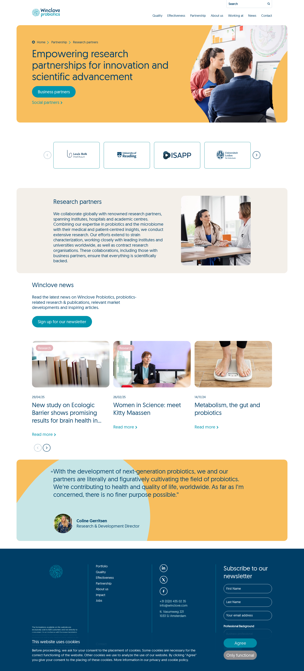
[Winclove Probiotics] (46, 12)
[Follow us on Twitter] (163, 580)
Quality (157, 15)
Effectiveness (176, 15)
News (252, 15)
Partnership (198, 15)
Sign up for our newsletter (62, 321)
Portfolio (102, 566)
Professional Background (239, 626)
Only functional (240, 655)
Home (41, 42)
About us (217, 15)
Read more (42, 434)
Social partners (45, 102)
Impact (100, 595)
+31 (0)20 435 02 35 (173, 601)
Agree (240, 643)
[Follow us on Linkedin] (163, 568)
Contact (266, 15)
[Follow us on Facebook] (163, 591)
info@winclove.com (173, 605)
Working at (235, 15)
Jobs (99, 600)
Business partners (54, 91)
